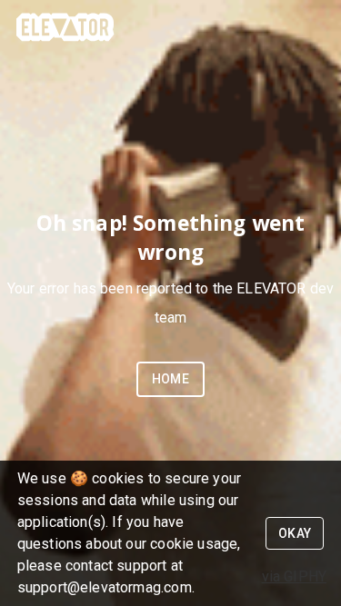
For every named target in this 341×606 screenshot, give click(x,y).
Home (171, 379)
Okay (295, 533)
